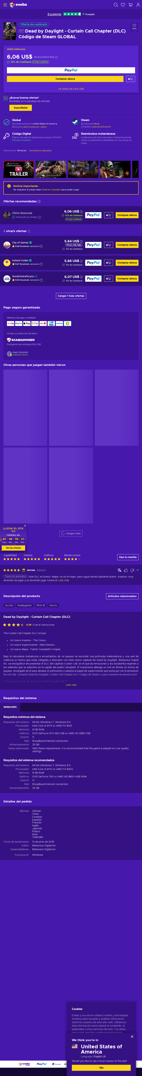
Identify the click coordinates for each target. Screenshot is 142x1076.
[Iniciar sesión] (138, 5)
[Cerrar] (132, 1036)
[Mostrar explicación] (41, 246)
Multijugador (25, 605)
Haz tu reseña (128, 557)
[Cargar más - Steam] (75, 122)
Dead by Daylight (51, 190)
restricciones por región (35, 127)
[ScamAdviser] (21, 340)
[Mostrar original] (119, 570)
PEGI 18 (40, 605)
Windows (37, 855)
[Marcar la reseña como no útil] (132, 570)
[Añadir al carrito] (130, 79)
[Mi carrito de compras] (130, 5)
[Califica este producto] (14, 625)
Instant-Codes (20, 260)
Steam (97, 124)
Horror (53, 605)
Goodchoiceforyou (23, 276)
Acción (9, 605)
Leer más (71, 685)
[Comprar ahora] (71, 70)
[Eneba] (18, 4)
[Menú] (5, 5)
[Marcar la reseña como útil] (126, 570)
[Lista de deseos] (123, 5)
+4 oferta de (71, 89)
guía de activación (101, 127)
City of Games (20, 243)
